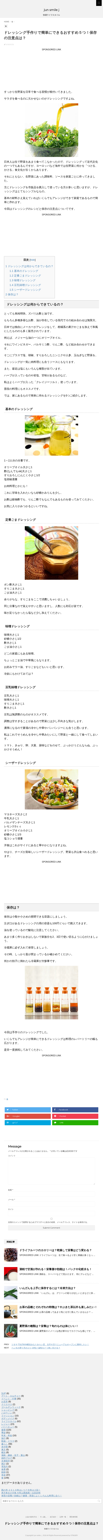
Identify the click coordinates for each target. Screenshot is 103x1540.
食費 (3, 1469)
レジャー (5, 1424)
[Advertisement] (51, 69)
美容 (3, 1475)
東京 (3, 1449)
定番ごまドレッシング (25, 275)
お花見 (4, 1401)
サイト (11, 1209)
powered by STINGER (70, 1535)
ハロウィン (6, 1413)
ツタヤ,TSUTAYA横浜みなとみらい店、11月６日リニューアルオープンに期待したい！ (50, 1344)
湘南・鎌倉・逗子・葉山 (13, 1455)
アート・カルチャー (11, 1396)
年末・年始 (6, 1435)
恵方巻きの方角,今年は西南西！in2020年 (21, 1493)
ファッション (7, 1416)
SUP (3, 1393)
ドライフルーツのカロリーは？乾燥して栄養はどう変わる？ (55, 1250)
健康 (3, 1430)
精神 (3, 1472)
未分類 (4, 1447)
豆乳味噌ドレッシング (25, 285)
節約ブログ (6, 1458)
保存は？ (12, 294)
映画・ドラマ (7, 1441)
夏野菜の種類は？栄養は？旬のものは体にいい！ (48, 1325)
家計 (3, 1464)
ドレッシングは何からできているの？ (29, 266)
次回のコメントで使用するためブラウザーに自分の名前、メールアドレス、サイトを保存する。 (48, 1222)
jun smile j (51, 10)
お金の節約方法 (31, 1517)
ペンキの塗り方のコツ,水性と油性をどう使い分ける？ (35, 1348)
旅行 (3, 1438)
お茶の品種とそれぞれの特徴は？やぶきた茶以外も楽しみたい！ (58, 1307)
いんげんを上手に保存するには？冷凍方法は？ (47, 1288)
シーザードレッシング (25, 289)
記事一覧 (63, 1517)
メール (11, 1200)
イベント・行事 (8, 1399)
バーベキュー (7, 1427)
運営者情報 (73, 1517)
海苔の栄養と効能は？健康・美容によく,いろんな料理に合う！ (31, 1496)
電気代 (4, 1466)
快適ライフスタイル (51, 1529)
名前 (10, 1190)
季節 (3, 1433)
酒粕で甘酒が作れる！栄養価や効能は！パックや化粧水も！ (55, 1269)
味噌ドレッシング (23, 280)
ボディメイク (7, 1418)
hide (32, 260)
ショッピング (7, 1410)
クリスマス (6, 1404)
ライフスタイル (8, 1421)
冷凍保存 (5, 1461)
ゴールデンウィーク (11, 1407)
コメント (12, 1156)
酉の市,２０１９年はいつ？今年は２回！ (21, 1490)
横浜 (3, 1452)
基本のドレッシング (25, 270)
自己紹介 (53, 1517)
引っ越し (43, 1517)
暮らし (4, 1444)
